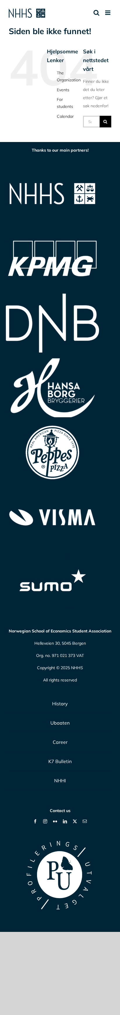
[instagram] (45, 821)
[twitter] (75, 821)
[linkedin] (65, 821)
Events (63, 89)
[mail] (85, 821)
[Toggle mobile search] (96, 13)
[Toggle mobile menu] (108, 13)
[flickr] (55, 821)
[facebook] (35, 821)
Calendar (65, 116)
